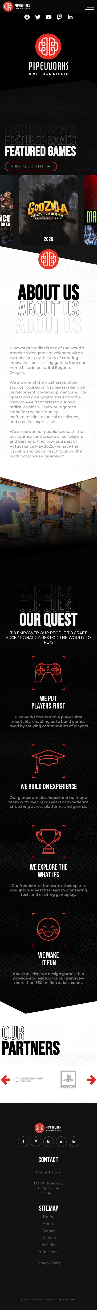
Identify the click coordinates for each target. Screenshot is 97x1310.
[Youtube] (48, 17)
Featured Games (40, 152)
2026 (48, 239)
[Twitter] (37, 17)
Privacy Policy (48, 1263)
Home (48, 1216)
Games (48, 1230)
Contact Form (48, 1172)
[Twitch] (59, 17)
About (48, 1223)
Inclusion (48, 1245)
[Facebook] (26, 17)
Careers (49, 1238)
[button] (5, 1079)
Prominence (48, 1252)
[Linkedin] (70, 17)
